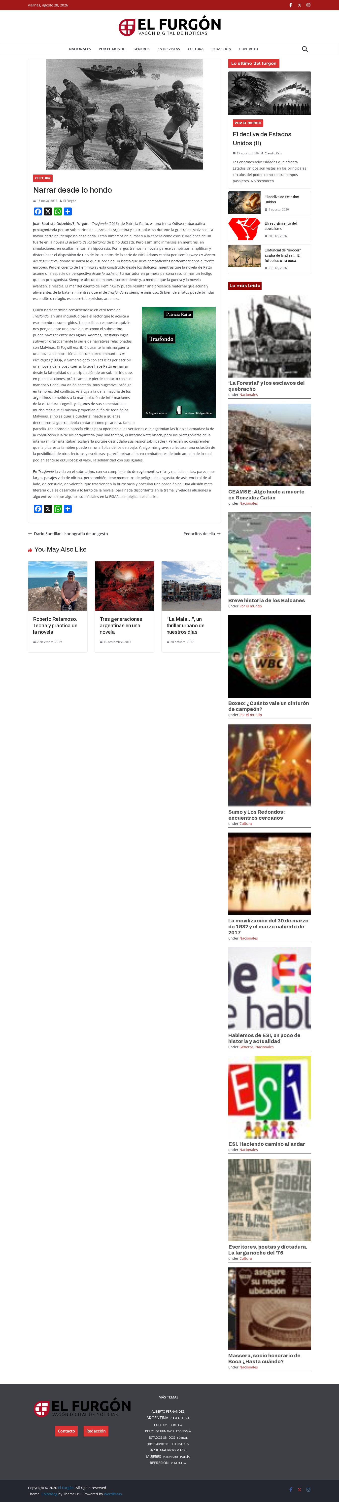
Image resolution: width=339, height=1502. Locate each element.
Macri (153, 1450)
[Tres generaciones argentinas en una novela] (124, 564)
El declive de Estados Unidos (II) (262, 138)
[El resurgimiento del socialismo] (244, 230)
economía (183, 1431)
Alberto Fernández (168, 1411)
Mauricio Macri (173, 1450)
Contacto (248, 48)
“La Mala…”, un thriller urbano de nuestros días (185, 625)
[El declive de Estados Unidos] (244, 203)
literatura (179, 1443)
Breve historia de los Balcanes (266, 600)
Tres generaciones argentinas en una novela (121, 625)
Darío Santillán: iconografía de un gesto (71, 533)
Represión (159, 1462)
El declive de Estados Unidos (282, 199)
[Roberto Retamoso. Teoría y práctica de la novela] (57, 564)
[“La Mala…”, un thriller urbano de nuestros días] (191, 564)
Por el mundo (112, 48)
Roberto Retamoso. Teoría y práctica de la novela (55, 625)
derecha (176, 1425)
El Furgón (69, 201)
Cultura (195, 48)
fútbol (182, 1437)
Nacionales (80, 48)
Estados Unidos (161, 1437)
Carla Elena (180, 1418)
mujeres (153, 1456)
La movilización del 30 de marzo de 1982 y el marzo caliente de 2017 (268, 926)
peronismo (170, 1457)
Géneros (142, 48)
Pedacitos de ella (199, 533)
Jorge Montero (157, 1444)
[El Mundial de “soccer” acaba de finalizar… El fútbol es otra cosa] (244, 259)
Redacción (221, 48)
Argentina (157, 1418)
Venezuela (178, 1463)
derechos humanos (159, 1431)
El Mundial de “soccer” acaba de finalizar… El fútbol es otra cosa (283, 255)
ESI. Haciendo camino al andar (266, 1144)
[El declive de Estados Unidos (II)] (269, 93)
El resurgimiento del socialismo (281, 226)
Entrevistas (169, 48)
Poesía (185, 1457)
